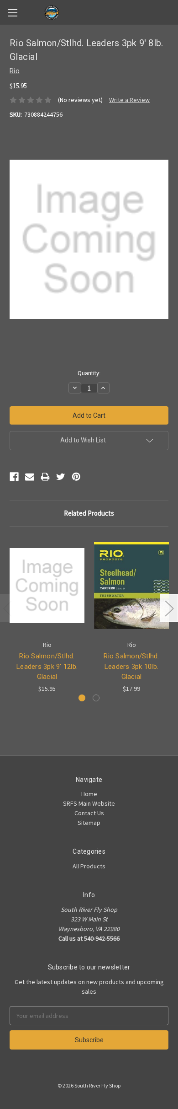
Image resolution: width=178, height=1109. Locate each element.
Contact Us (89, 813)
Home (89, 794)
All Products (89, 866)
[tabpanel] (47, 615)
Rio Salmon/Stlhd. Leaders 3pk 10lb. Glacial (131, 666)
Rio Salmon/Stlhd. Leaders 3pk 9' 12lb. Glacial (47, 666)
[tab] (82, 697)
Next (169, 608)
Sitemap (89, 822)
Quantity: (89, 373)
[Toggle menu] (12, 12)
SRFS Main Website (89, 803)
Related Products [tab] (89, 513)
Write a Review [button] (129, 100)
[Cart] (173, 11)
